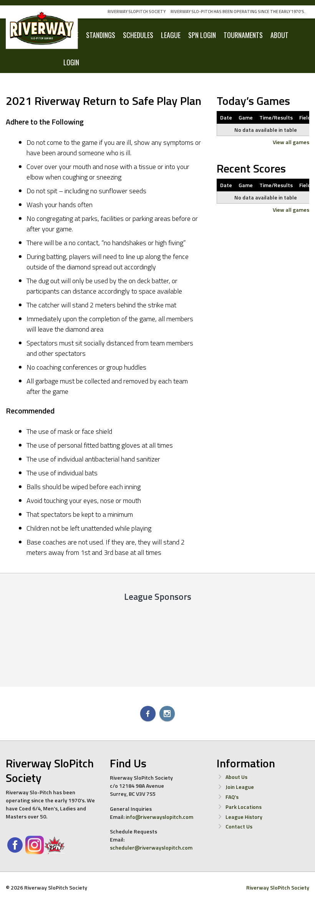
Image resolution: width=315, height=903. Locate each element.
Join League (239, 787)
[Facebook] (148, 713)
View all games (291, 142)
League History (243, 817)
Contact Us (238, 826)
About (279, 35)
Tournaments (243, 35)
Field (305, 117)
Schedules (138, 35)
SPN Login (202, 35)
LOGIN (71, 62)
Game (246, 117)
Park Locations (243, 807)
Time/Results (276, 117)
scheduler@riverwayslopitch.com (151, 847)
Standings (100, 35)
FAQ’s (232, 797)
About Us (236, 777)
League (171, 35)
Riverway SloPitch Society (137, 11)
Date (226, 117)
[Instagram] (167, 713)
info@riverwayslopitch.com (159, 817)
